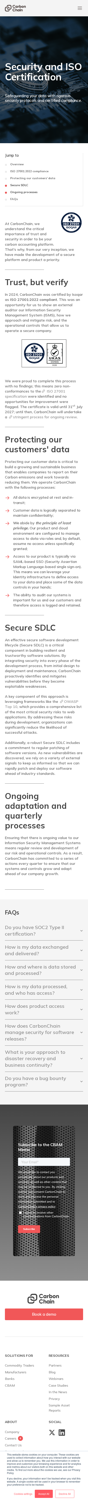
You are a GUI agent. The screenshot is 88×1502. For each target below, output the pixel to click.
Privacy (54, 1399)
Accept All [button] (43, 1493)
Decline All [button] (65, 1493)
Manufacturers (15, 1372)
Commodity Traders (19, 1365)
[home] (15, 8)
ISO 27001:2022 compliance (29, 171)
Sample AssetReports (59, 1407)
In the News (58, 1392)
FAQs (14, 199)
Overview (17, 164)
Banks (10, 1379)
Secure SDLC (19, 185)
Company (12, 1432)
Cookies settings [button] (23, 1493)
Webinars (56, 1379)
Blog (52, 1372)
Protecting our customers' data (32, 178)
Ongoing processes (23, 192)
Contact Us (13, 1445)
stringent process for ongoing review (45, 417)
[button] (80, 8)
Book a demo (44, 1314)
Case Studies (58, 1385)
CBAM (10, 1385)
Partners (55, 1365)
